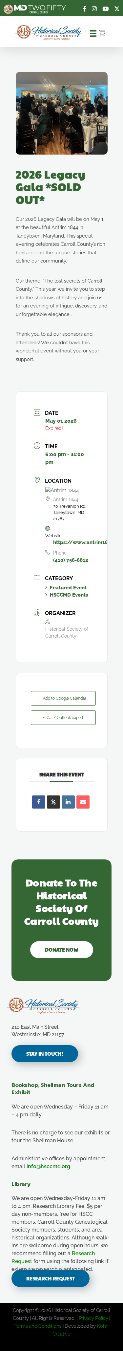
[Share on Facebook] (38, 802)
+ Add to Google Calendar (63, 698)
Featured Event (68, 588)
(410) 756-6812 (70, 560)
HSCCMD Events (69, 595)
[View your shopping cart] (102, 33)
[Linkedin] (68, 802)
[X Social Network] (53, 802)
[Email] (83, 802)
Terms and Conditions (37, 1326)
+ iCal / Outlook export (63, 717)
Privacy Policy (93, 1318)
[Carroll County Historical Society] (49, 32)
